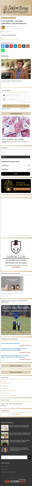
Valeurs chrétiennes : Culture (9, 17)
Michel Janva (10, 26)
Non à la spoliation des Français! (13, 139)
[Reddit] (19, 46)
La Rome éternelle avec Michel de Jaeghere (11, 81)
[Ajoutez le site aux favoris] (16, 414)
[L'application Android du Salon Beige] (19, 414)
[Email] (28, 46)
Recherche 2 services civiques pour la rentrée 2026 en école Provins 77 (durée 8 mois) (14, 356)
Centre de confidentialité (9, 395)
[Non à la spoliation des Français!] (16, 136)
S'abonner (4, 469)
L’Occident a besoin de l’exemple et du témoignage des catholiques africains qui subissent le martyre (19, 449)
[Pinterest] (11, 46)
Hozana (28, 235)
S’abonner (5, 386)
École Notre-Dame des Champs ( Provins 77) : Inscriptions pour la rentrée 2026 (14, 349)
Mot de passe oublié (25, 102)
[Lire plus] (10, 142)
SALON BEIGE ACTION (16, 113)
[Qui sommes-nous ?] (13, 414)
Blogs (4, 381)
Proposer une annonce (16, 365)
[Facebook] (7, 46)
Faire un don (6, 383)
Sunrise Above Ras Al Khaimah (10, 343)
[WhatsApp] (3, 50)
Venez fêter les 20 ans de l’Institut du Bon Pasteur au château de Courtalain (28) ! (19, 426)
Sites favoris (5, 393)
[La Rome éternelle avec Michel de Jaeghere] (16, 78)
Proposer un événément (16, 372)
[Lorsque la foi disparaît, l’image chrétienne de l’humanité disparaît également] (5, 445)
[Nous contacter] (14, 414)
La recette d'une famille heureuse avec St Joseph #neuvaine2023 (14, 235)
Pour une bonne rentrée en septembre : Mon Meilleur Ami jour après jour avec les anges (20, 433)
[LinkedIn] (15, 46)
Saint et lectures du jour (9, 390)
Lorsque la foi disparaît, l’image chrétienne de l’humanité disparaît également (20, 441)
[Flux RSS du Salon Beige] (17, 414)
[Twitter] (3, 46)
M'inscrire (28, 108)
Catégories (5, 388)
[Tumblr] (23, 46)
